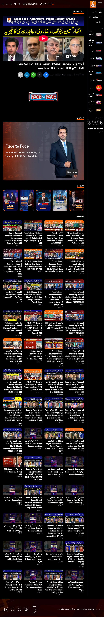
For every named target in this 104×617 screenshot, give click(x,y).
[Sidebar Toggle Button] (100, 3)
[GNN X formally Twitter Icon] (15, 4)
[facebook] (46, 75)
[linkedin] (27, 75)
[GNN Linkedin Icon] (7, 4)
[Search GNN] (3, 4)
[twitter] (39, 75)
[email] (20, 75)
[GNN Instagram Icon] (11, 4)
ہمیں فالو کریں (34, 609)
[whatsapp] (33, 75)
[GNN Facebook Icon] (19, 4)
